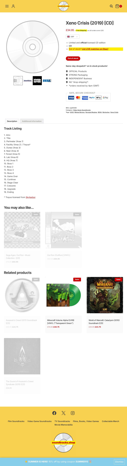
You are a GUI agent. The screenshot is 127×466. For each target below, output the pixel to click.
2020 (72, 112)
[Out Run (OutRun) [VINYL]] (63, 230)
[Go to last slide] (15, 80)
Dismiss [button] (119, 461)
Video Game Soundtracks (82, 110)
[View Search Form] (111, 6)
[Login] (13, 6)
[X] (63, 413)
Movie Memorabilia (64, 424)
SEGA (100, 112)
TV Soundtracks (62, 421)
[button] (18, 80)
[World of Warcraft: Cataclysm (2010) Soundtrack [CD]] (105, 295)
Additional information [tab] (32, 121)
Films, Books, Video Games (86, 421)
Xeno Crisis (114, 112)
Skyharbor (106, 112)
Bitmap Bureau (80, 112)
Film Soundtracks (16, 421)
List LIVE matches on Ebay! (95, 49)
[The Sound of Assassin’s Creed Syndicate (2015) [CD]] (22, 356)
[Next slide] (49, 80)
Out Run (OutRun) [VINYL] (58, 255)
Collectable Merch (110, 421)
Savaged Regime (91, 112)
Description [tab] (12, 121)
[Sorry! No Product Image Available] (32, 46)
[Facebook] (54, 413)
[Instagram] (73, 413)
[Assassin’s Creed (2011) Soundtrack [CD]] (22, 295)
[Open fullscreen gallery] (59, 73)
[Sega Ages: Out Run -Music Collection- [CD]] (22, 230)
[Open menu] (7, 6)
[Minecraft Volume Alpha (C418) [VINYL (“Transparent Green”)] (63, 295)
